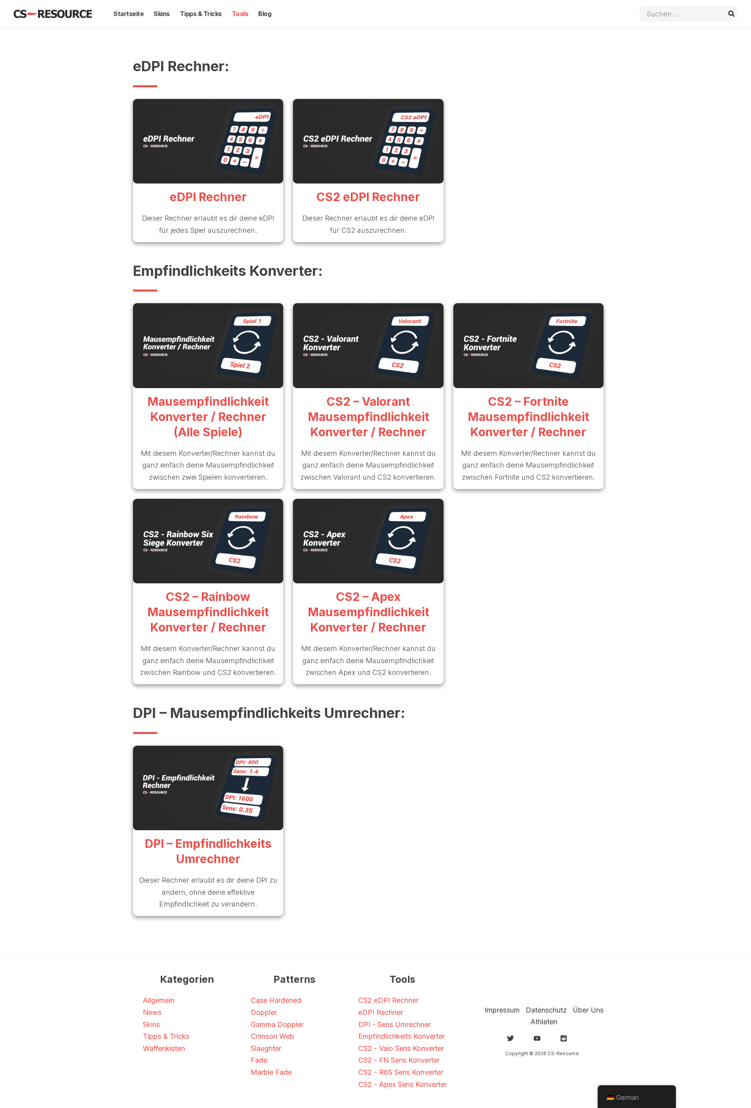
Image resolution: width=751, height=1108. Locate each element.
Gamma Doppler (277, 1024)
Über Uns (588, 1010)
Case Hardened (276, 1000)
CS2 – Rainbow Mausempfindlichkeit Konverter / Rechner (208, 612)
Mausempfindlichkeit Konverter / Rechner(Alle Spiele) (208, 416)
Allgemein (158, 1000)
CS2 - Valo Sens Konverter (401, 1048)
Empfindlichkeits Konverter (401, 1036)
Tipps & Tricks (166, 1036)
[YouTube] (537, 1038)
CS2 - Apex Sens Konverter (402, 1084)
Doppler (264, 1012)
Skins (151, 1024)
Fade (259, 1060)
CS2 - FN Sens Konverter (399, 1060)
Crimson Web (272, 1036)
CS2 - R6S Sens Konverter (400, 1072)
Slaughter (266, 1048)
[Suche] (732, 14)
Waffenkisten (164, 1048)
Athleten (543, 1022)
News (152, 1012)
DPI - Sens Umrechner (394, 1024)
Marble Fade (271, 1072)
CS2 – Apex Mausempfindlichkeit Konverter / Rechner (368, 612)
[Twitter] (510, 1038)
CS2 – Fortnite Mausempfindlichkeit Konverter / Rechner (528, 416)
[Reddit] (563, 1038)
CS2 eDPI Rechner (368, 197)
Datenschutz (546, 1010)
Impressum (502, 1010)
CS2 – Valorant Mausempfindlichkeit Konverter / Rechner (368, 416)
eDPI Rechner (208, 197)
